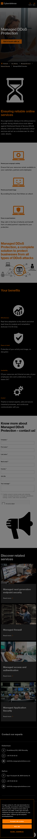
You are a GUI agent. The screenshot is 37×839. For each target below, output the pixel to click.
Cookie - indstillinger (17, 831)
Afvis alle (17, 826)
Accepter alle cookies (17, 821)
